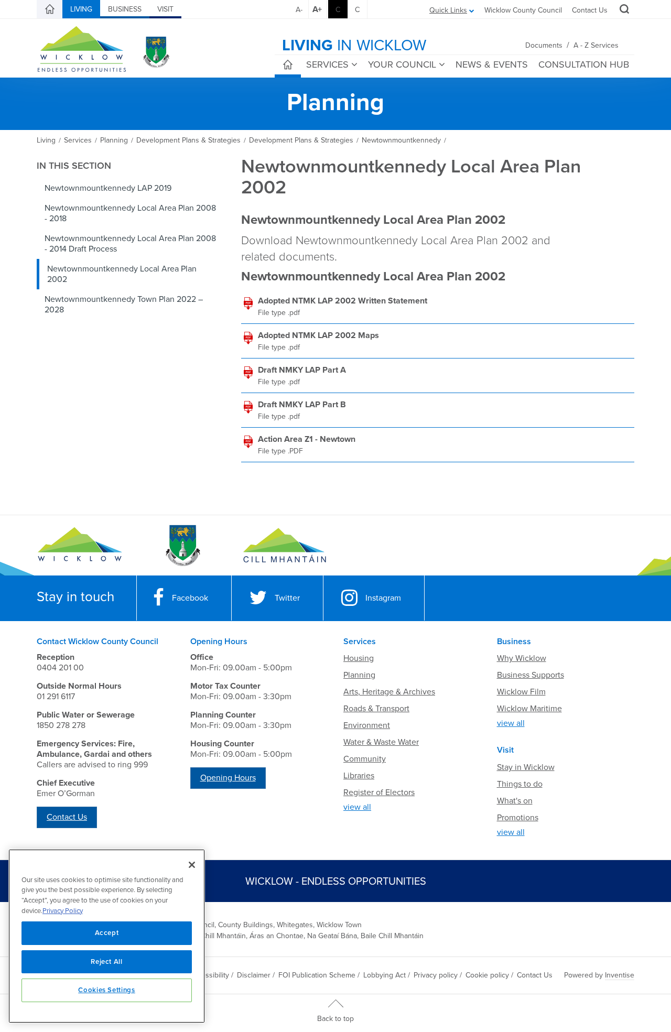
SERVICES (327, 64)
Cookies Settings (106, 990)
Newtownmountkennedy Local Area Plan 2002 (122, 274)
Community (364, 759)
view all (357, 807)
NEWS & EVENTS (492, 64)
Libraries (358, 775)
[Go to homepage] (284, 546)
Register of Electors (379, 792)
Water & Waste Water (381, 742)
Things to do (520, 784)
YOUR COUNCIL (402, 64)
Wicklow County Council (523, 10)
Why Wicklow (521, 658)
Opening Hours (228, 778)
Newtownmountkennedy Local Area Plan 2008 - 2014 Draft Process (130, 243)
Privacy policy (436, 975)
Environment (366, 725)
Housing (358, 658)
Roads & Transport (376, 708)
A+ (317, 9)
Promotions (517, 817)
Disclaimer (253, 975)
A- (299, 9)
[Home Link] (50, 9)
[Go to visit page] (182, 546)
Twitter (287, 598)
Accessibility (209, 975)
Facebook (190, 598)
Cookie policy (487, 975)
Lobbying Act (384, 975)
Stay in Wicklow (526, 767)
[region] (106, 936)
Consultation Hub (583, 64)
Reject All (107, 962)
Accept (107, 933)
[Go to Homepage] (80, 546)
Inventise (619, 975)
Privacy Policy (62, 911)
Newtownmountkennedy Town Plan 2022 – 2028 (124, 304)
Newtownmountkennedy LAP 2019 (108, 188)
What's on (515, 801)
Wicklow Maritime (529, 708)
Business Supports (530, 675)
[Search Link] (623, 10)
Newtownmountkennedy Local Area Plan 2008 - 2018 (130, 213)
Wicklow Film (521, 692)
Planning (359, 675)
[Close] (191, 864)
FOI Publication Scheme (316, 975)
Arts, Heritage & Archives (389, 692)
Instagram (383, 598)
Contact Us (590, 10)
